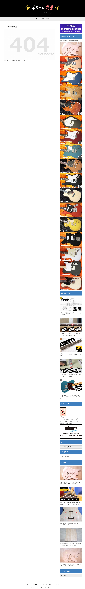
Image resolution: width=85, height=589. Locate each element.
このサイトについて (37, 584)
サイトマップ (56, 584)
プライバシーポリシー (47, 584)
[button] (80, 456)
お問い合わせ (29, 584)
